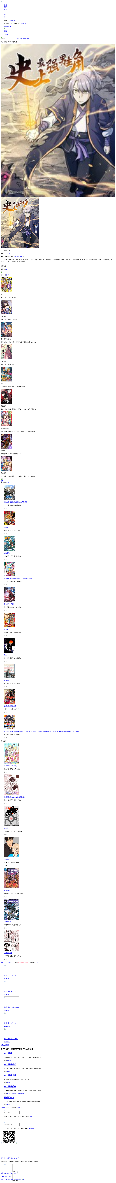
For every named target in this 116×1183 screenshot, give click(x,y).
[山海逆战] (9, 550)
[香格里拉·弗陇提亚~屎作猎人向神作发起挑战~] (9, 576)
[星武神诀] (6, 314)
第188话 (9, 1060)
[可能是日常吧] (11, 950)
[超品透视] (6, 403)
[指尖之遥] (11, 856)
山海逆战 (7, 553)
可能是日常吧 (8, 953)
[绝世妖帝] (6, 470)
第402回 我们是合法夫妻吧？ (15, 1093)
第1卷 (8, 1071)
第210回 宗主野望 (23, 962)
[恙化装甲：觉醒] (9, 601)
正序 (36, 962)
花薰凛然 (7, 680)
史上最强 (8, 1053)
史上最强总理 (10, 1075)
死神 (5, 655)
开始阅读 (6, 1173)
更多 (7, 275)
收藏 (2, 1173)
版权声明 (16, 1158)
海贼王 (6, 527)
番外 (11, 962)
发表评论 (31, 1116)
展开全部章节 (5, 1045)
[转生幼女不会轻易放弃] (11, 763)
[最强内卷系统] (6, 425)
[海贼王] (9, 525)
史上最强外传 (10, 1064)
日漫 (5, 9)
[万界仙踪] (6, 358)
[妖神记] (6, 291)
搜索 (18, 38)
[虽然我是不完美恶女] (9, 703)
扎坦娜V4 (7, 890)
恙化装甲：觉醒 (9, 604)
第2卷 (8, 1104)
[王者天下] (9, 627)
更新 (5, 6)
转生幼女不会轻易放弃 (11, 766)
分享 (2, 1179)
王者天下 (7, 629)
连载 (4, 962)
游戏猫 (6, 828)
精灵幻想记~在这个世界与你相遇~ (14, 797)
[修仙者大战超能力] (6, 336)
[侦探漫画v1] (11, 919)
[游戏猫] (11, 825)
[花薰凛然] (9, 678)
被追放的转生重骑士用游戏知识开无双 (15, 502)
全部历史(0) (7, 26)
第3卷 (8, 1082)
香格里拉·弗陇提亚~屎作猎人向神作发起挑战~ (18, 578)
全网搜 (27, 38)
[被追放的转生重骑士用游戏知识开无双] (9, 499)
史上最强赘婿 (10, 1086)
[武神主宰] (6, 381)
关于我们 (3, 1158)
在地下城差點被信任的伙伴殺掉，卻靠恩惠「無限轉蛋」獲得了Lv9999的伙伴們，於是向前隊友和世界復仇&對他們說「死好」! (42, 731)
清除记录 (12, 20)
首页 (5, 4)
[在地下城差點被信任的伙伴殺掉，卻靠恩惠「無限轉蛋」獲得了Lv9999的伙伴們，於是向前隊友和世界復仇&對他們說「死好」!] (9, 729)
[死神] (9, 652)
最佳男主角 (9, 1097)
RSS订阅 (6, 1179)
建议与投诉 (9, 1158)
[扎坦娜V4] (11, 888)
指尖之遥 (7, 859)
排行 (5, 7)
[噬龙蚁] (6, 448)
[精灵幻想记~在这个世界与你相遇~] (11, 794)
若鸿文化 (7, 253)
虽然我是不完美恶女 (10, 706)
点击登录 (23, 23)
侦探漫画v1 (7, 921)
